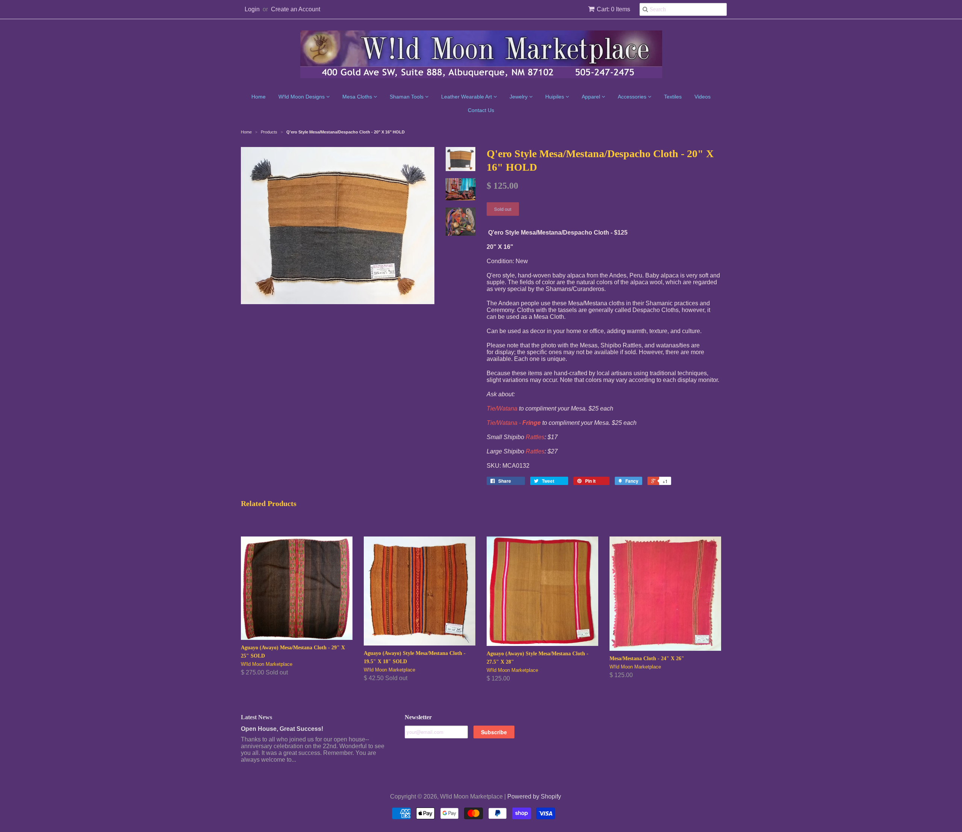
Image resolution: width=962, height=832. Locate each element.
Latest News (256, 717)
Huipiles (555, 97)
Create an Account (295, 9)
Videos (702, 97)
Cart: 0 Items (613, 9)
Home (258, 97)
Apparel (592, 97)
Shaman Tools (407, 97)
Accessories (633, 97)
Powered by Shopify (534, 796)
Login (252, 9)
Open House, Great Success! (282, 729)
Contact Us (481, 110)
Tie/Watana (502, 408)
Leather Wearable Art (467, 97)
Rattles (535, 437)
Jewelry (519, 97)
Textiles (673, 97)
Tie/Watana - (514, 423)
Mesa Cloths (358, 97)
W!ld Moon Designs (302, 97)
